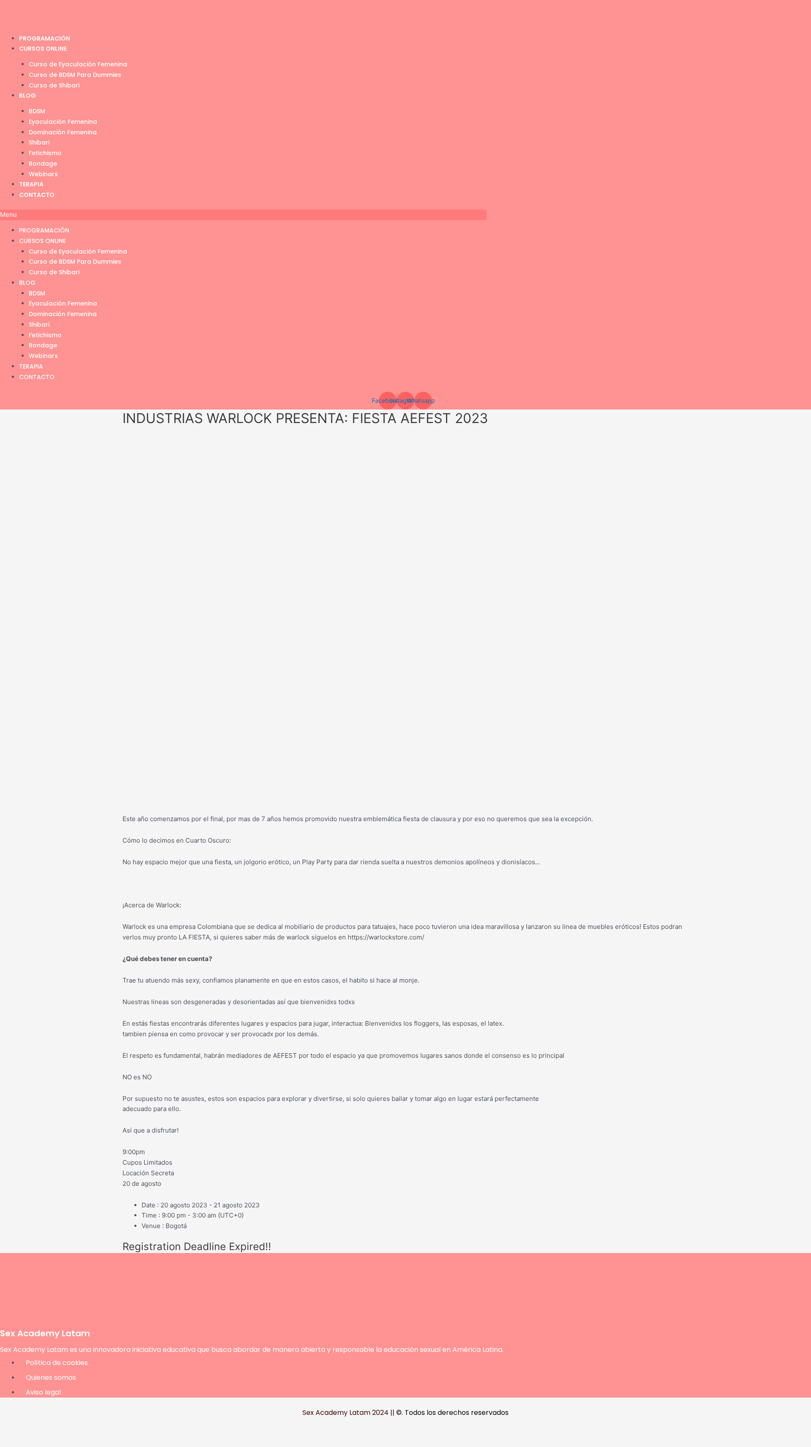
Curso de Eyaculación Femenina (78, 64)
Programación (44, 38)
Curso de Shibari (54, 85)
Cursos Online (43, 48)
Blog (27, 95)
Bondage (43, 163)
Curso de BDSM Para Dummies (75, 75)
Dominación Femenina (63, 132)
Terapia (31, 184)
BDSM (37, 111)
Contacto (36, 195)
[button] (243, 215)
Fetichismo (45, 153)
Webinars (43, 174)
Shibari (39, 142)
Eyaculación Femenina (63, 121)
